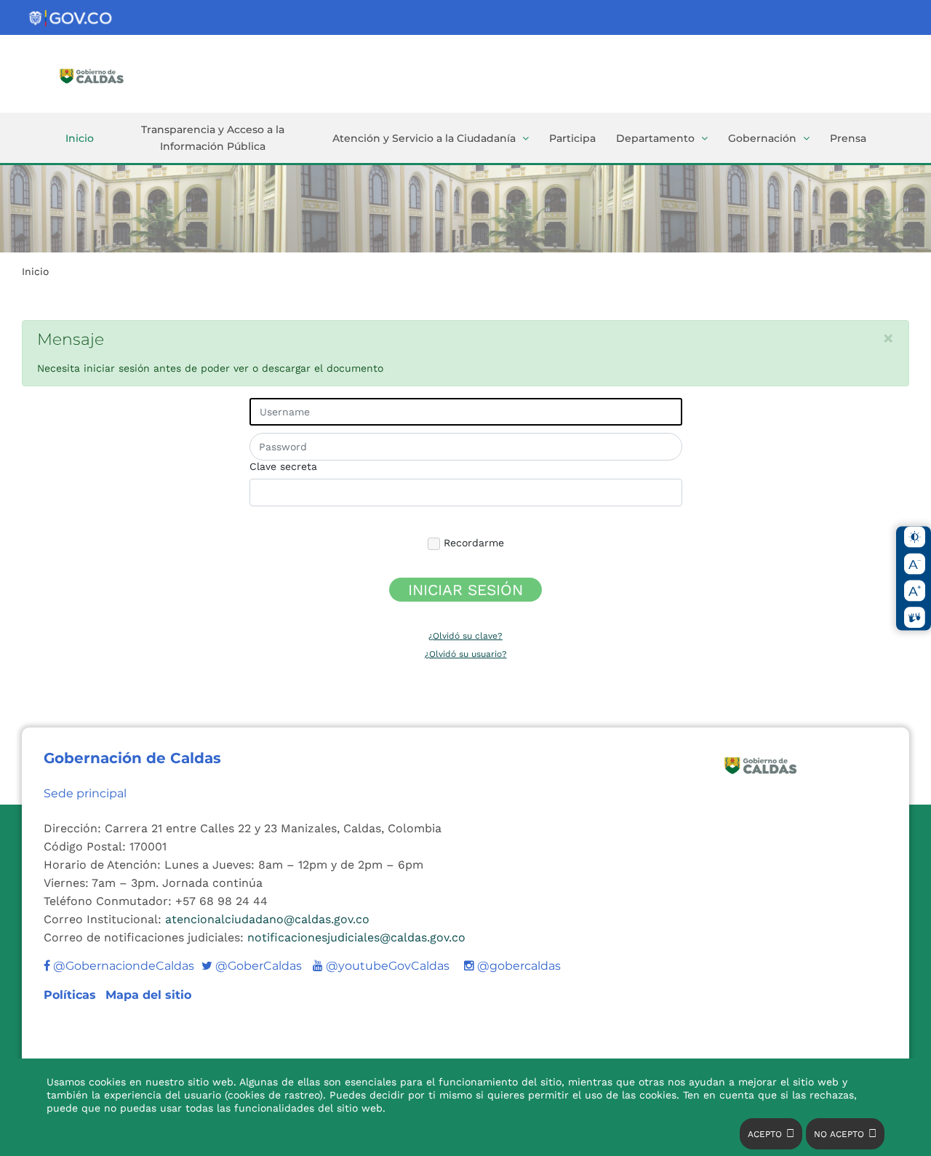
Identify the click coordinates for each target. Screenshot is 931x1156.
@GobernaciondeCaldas (122, 966)
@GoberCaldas (251, 966)
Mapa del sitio (148, 995)
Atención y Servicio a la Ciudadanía (424, 138)
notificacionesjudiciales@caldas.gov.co (356, 937)
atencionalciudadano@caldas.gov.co (267, 919)
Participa (572, 138)
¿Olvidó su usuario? (466, 654)
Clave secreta (283, 466)
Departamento (655, 138)
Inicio (79, 138)
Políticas (72, 995)
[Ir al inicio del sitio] (113, 75)
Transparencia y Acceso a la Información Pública (212, 138)
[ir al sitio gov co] (71, 18)
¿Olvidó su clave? (465, 636)
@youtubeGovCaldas (381, 966)
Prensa (848, 138)
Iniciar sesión (465, 590)
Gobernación (762, 138)
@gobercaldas (517, 966)
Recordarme (472, 543)
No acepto (839, 1134)
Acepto (765, 1134)
